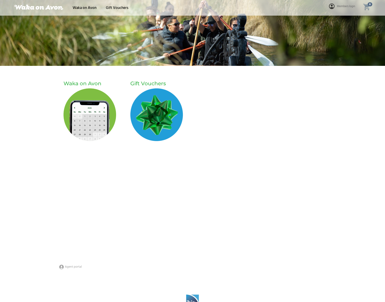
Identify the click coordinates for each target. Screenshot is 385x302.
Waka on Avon (84, 8)
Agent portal (73, 266)
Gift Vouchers (117, 8)
